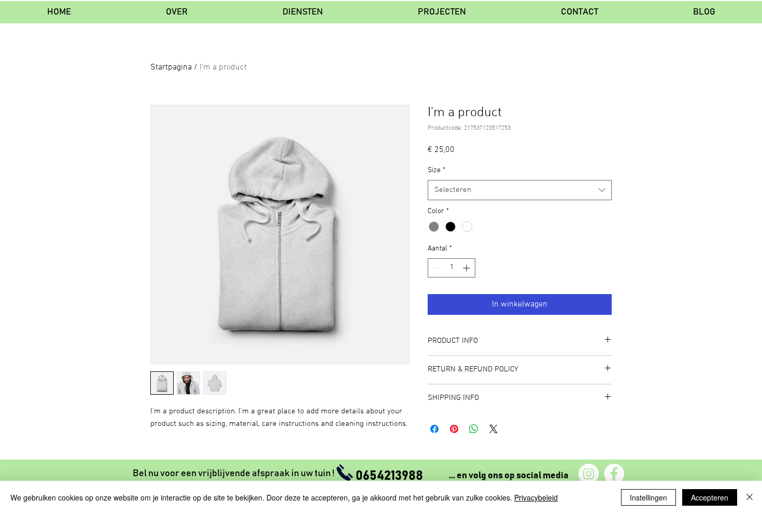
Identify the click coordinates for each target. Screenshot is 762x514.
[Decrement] (435, 268)
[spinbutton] (451, 268)
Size (436, 170)
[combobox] (520, 190)
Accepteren (709, 497)
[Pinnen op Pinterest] (454, 429)
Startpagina (171, 67)
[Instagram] (588, 474)
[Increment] (467, 268)
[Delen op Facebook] (434, 429)
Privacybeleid (536, 497)
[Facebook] (614, 474)
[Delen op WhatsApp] (474, 429)
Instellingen (648, 497)
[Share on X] (493, 429)
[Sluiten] (749, 497)
